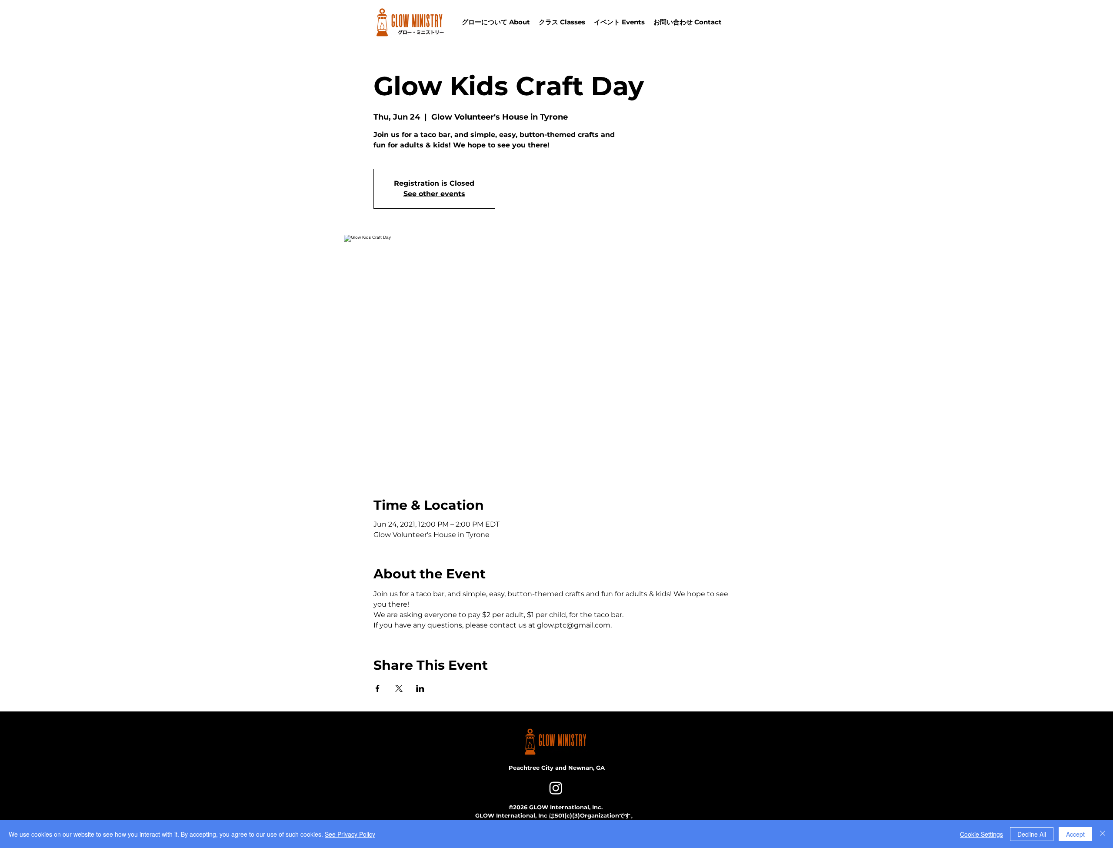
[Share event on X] (399, 688)
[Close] (1102, 834)
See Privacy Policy (350, 834)
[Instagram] (555, 787)
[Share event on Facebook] (377, 688)
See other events (434, 194)
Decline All (1031, 834)
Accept (1075, 834)
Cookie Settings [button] (981, 834)
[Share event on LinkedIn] (420, 688)
